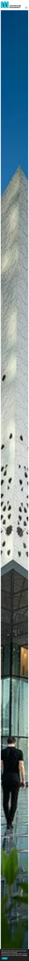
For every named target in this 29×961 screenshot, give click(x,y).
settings (24, 955)
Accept (4, 958)
